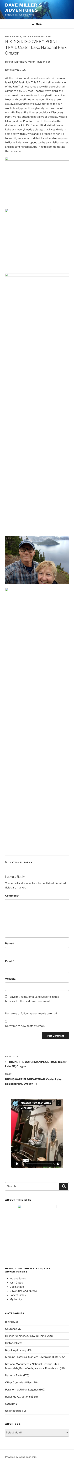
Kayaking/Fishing (15, 1350)
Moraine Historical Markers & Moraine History (33, 1357)
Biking (9, 1321)
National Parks (21, 862)
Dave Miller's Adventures (23, 8)
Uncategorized (14, 1410)
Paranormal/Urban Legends (22, 1389)
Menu (39, 23)
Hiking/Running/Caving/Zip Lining (25, 1336)
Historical (11, 1343)
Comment (12, 895)
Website (10, 979)
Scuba (9, 1403)
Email (9, 961)
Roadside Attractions (18, 1396)
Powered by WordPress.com (20, 1456)
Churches (11, 1328)
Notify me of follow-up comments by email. (31, 1013)
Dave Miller (42, 36)
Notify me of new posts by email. (25, 1026)
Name (9, 943)
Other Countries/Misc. (18, 1382)
